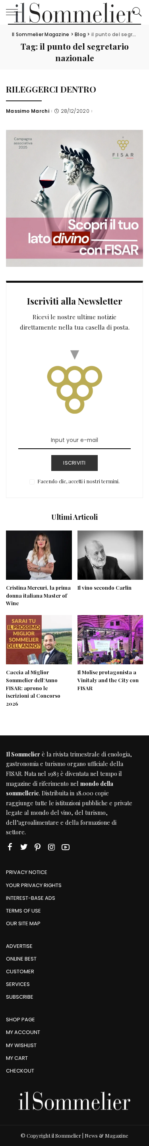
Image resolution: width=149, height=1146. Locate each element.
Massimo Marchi (27, 111)
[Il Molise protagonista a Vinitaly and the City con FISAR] (110, 639)
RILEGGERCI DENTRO (51, 89)
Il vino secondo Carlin (104, 587)
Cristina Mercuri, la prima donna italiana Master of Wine (38, 595)
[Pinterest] (38, 847)
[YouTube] (66, 847)
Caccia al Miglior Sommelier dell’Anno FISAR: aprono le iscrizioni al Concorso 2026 (33, 688)
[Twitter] (24, 847)
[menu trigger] (16, 12)
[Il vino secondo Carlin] (110, 555)
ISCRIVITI (74, 463)
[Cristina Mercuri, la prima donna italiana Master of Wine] (39, 555)
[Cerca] (135, 12)
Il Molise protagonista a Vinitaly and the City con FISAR (108, 680)
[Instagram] (52, 847)
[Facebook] (10, 847)
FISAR (13, 774)
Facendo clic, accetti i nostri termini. (78, 481)
